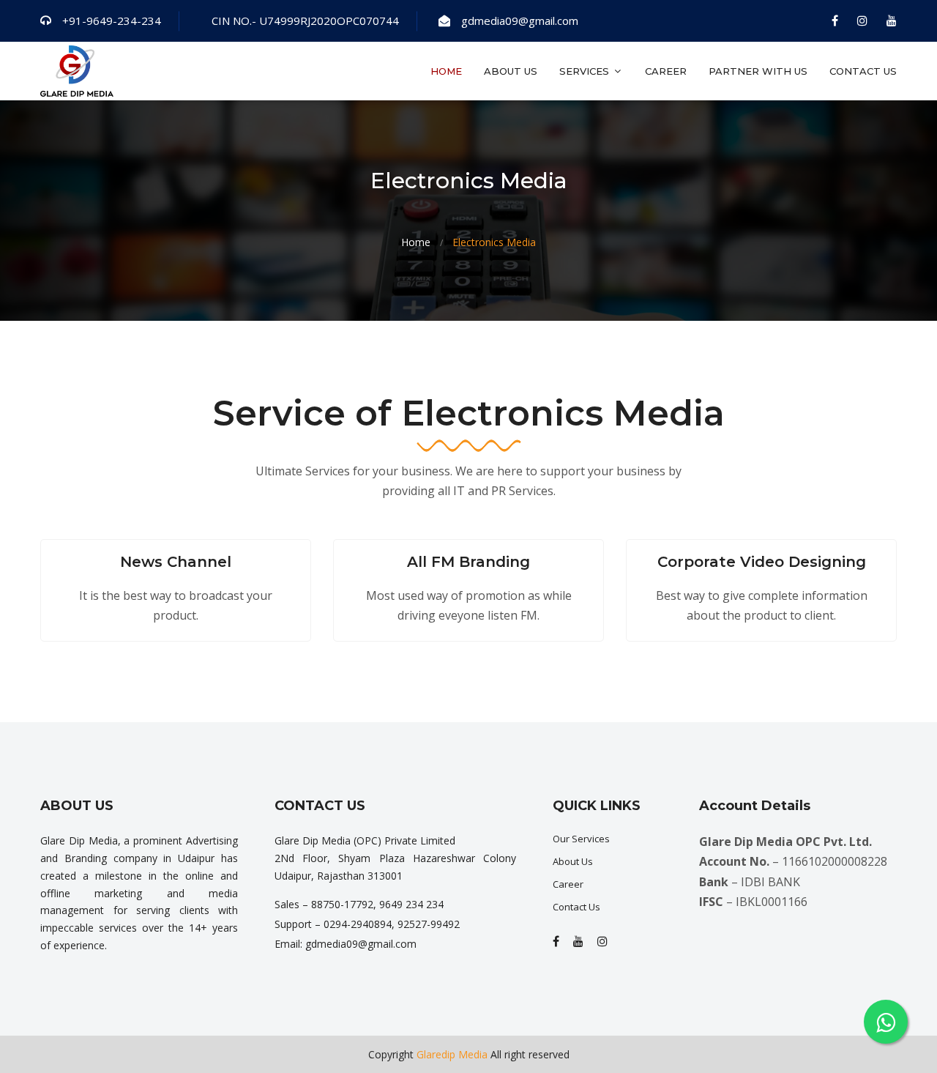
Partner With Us (758, 71)
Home (446, 71)
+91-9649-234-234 (111, 20)
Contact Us (576, 906)
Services (585, 71)
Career (666, 71)
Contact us (863, 71)
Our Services (581, 838)
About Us (510, 71)
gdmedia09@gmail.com (519, 20)
